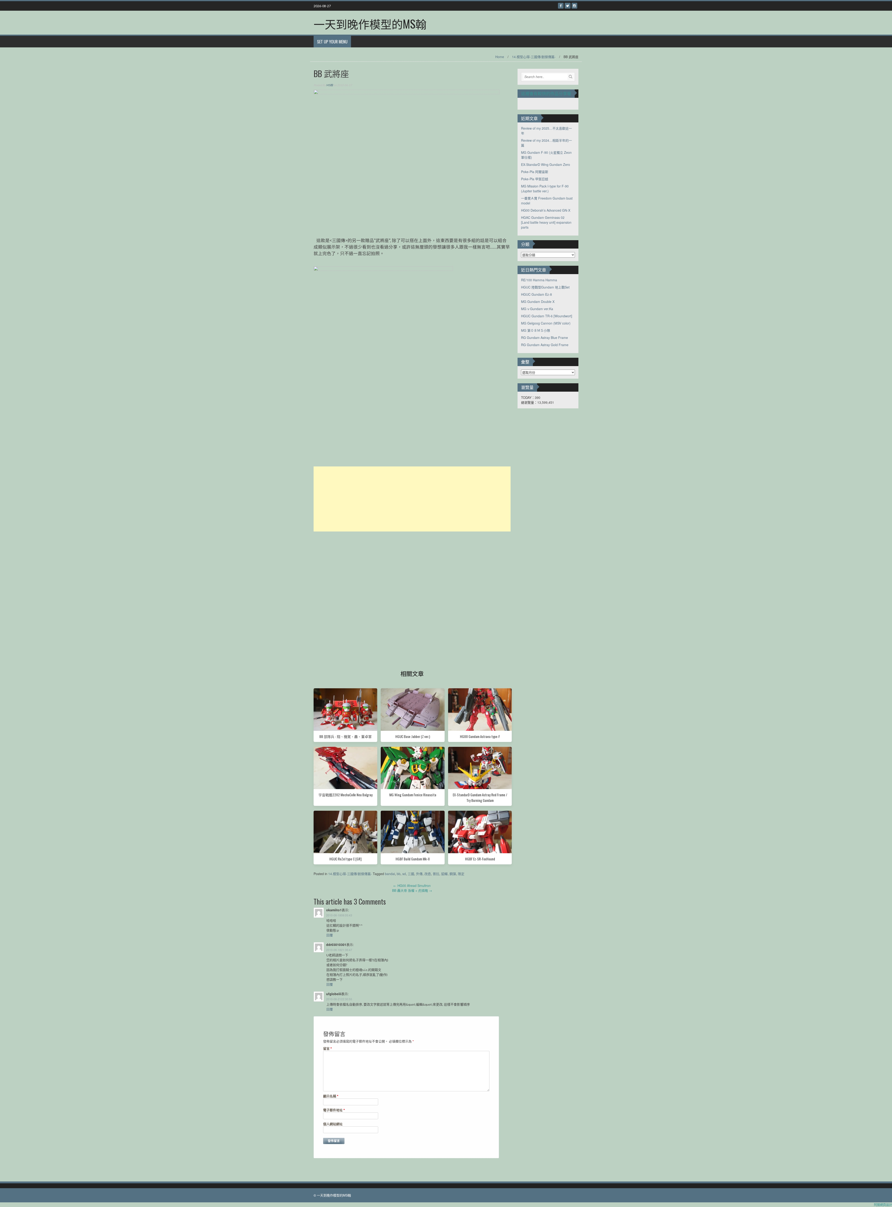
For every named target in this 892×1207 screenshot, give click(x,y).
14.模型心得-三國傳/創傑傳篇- (534, 56)
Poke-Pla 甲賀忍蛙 (534, 179)
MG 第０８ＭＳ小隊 (535, 330)
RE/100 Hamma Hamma (539, 280)
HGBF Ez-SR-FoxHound (480, 858)
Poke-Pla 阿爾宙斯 (534, 171)
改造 (427, 873)
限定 (461, 873)
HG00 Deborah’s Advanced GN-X (545, 210)
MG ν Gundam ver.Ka (537, 308)
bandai (390, 873)
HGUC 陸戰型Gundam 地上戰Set (545, 287)
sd (404, 873)
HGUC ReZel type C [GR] (345, 858)
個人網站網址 (333, 1124)
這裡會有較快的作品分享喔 (546, 93)
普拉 (436, 873)
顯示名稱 (330, 1096)
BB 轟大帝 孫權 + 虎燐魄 (412, 890)
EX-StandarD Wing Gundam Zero (545, 164)
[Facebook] (561, 6)
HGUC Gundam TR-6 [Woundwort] (546, 316)
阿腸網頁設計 (883, 1204)
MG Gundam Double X (537, 301)
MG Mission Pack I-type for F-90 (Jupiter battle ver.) (545, 188)
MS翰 (329, 85)
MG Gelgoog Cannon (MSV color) (546, 323)
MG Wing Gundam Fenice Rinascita (412, 794)
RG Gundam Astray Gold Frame (544, 344)
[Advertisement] (412, 498)
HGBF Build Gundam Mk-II (413, 858)
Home (499, 56)
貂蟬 (444, 873)
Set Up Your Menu (332, 42)
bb (398, 873)
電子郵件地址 (334, 1110)
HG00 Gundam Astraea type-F (480, 736)
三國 (411, 873)
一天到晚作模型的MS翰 (370, 23)
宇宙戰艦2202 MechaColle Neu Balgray (345, 794)
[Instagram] (574, 6)
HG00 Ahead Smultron (412, 885)
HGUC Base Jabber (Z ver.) (412, 736)
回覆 (329, 935)
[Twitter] (568, 6)
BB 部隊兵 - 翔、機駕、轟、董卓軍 (345, 736)
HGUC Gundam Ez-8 (536, 294)
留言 (327, 1048)
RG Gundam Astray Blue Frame (544, 337)
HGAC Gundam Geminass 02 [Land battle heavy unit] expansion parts (546, 222)
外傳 (419, 873)
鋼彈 (452, 873)
